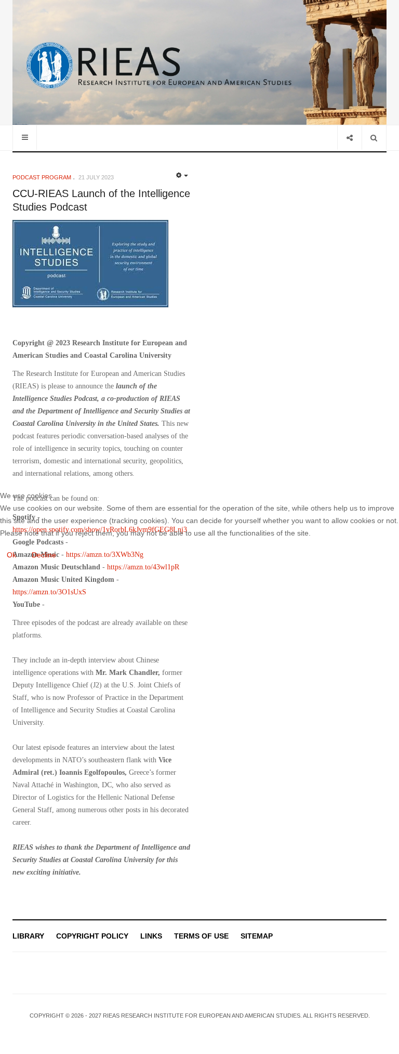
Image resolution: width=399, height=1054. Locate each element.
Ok (11, 555)
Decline (44, 555)
